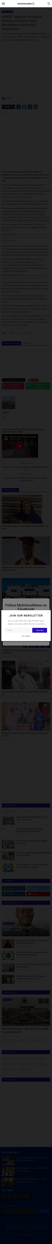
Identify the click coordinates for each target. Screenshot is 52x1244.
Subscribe (39, 630)
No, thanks (26, 636)
